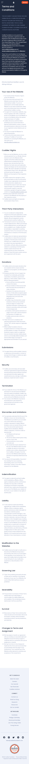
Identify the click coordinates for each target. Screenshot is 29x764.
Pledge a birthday (14, 717)
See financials (14, 686)
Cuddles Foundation (9, 757)
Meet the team (14, 679)
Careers (14, 681)
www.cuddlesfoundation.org (9, 49)
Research (14, 702)
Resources (14, 705)
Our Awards (14, 684)
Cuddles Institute (15, 689)
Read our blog (14, 699)
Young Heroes (14, 725)
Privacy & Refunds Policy (21, 757)
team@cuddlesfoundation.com (19, 192)
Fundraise (14, 715)
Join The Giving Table (14, 723)
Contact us (14, 697)
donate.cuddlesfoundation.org (9, 51)
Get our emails (14, 707)
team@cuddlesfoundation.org (11, 142)
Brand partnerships (14, 720)
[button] (2, 2)
